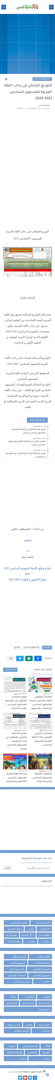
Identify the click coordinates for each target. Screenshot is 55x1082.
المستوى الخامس (41, 969)
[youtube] (25, 1078)
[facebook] (35, 1078)
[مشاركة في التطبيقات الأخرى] (11, 658)
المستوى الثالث (42, 963)
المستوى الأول (19, 956)
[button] (38, 658)
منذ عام (21, 771)
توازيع (17, 648)
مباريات (46, 1058)
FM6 (47, 1046)
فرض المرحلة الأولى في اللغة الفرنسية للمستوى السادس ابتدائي (29, 431)
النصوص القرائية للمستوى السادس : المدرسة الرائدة (41, 778)
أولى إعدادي (28, 1003)
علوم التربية (11, 935)
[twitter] (20, 1078)
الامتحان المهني (30, 1046)
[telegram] (30, 1078)
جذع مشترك (44, 1009)
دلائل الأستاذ (28, 935)
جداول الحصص (15, 929)
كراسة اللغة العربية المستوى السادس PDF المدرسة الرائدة (17, 778)
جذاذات (46, 981)
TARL (13, 997)
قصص (29, 1024)
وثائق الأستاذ (14, 941)
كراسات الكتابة (22, 1031)
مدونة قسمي (14, 1072)
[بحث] (3, 7)
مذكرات (46, 941)
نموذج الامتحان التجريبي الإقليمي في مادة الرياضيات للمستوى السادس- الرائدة (16, 741)
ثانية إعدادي (11, 1003)
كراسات (46, 1031)
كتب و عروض (13, 1024)
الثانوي (46, 997)
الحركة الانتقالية (14, 1052)
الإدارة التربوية (43, 922)
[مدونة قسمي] (27, 7)
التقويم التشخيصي (19, 922)
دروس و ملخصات (22, 981)
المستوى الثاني (18, 963)
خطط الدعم (44, 935)
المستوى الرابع (17, 969)
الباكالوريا (29, 997)
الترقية (12, 1046)
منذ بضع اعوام (38, 426)
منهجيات (31, 941)
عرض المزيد (10, 670)
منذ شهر (46, 694)
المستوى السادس (42, 79)
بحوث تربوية (44, 1024)
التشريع (46, 1052)
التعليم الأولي (43, 956)
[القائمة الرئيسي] (51, 7)
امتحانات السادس (17, 975)
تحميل (28, 540)
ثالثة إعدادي (44, 1003)
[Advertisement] (27, 44)
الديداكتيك (45, 929)
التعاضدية (32, 1052)
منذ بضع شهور (19, 694)
